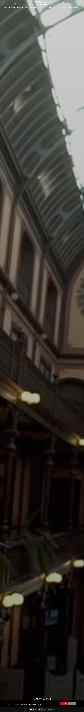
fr (80, 3)
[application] (42, 706)
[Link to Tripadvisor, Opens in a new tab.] (74, 3)
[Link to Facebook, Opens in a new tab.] (69, 3)
